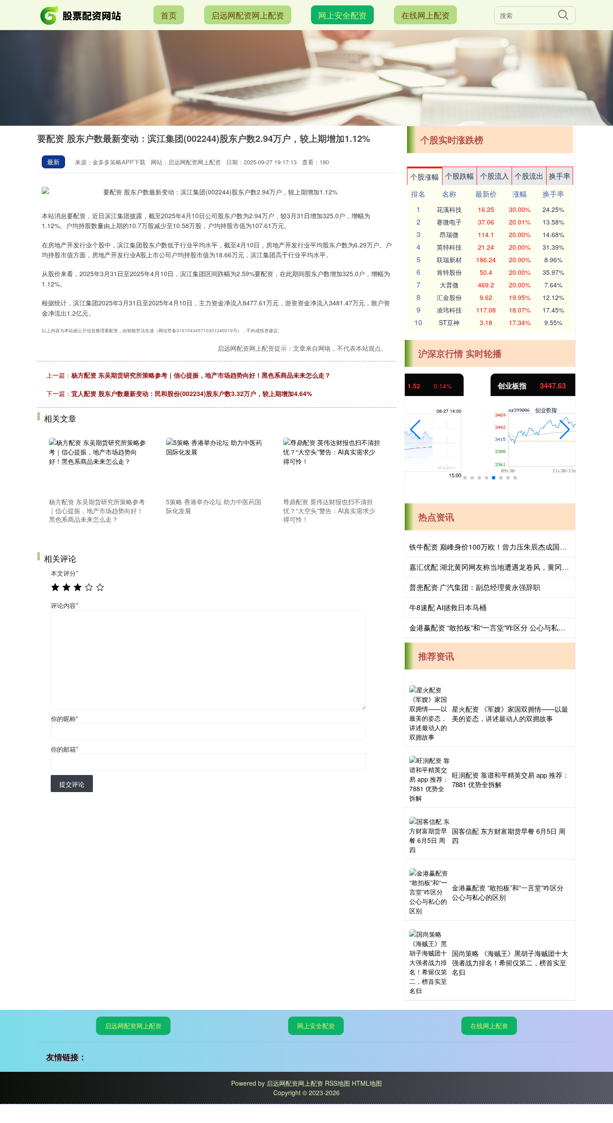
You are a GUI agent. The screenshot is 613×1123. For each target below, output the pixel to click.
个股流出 (529, 176)
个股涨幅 (424, 177)
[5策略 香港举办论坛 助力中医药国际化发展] (215, 466)
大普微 (449, 284)
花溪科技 (449, 209)
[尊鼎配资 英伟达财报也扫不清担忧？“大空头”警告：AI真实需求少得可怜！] (332, 466)
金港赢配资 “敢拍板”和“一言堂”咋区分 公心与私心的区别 (498, 627)
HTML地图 (367, 1083)
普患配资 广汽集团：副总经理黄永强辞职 (474, 587)
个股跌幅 (459, 176)
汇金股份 (449, 297)
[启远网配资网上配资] (81, 13)
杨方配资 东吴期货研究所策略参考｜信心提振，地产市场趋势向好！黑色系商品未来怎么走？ (201, 374)
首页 (169, 15)
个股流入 (494, 176)
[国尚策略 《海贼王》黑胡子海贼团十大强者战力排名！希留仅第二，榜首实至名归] (429, 962)
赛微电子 (449, 221)
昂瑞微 (449, 234)
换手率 (559, 176)
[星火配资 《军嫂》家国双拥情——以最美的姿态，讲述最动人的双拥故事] (429, 713)
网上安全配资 (342, 15)
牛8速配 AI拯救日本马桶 (447, 607)
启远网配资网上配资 (247, 15)
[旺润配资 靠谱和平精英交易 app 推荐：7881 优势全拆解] (429, 779)
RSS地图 (337, 1083)
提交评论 (71, 783)
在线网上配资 (425, 15)
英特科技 (449, 246)
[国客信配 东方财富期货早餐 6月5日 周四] (429, 835)
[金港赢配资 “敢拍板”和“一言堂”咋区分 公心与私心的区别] (429, 892)
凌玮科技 (449, 309)
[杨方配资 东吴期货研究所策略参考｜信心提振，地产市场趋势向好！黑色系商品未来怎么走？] (98, 466)
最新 (53, 161)
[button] (415, 430)
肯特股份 (449, 272)
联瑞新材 (449, 259)
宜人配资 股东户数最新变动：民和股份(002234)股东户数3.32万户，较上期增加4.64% (191, 393)
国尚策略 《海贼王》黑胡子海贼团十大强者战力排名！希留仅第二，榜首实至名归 (510, 962)
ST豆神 (449, 322)
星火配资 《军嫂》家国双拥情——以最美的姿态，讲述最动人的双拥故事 (510, 713)
